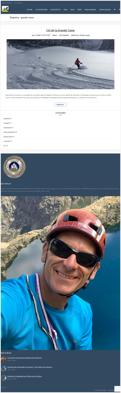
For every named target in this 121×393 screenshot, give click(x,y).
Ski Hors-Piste (8, 136)
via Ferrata (7, 141)
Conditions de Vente (100, 390)
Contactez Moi (105, 9)
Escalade (6, 123)
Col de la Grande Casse (60, 30)
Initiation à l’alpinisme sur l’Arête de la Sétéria (24, 376)
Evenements (8, 127)
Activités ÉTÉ (55, 9)
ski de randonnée (64, 35)
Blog (72, 9)
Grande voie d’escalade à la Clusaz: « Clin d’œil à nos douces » (30, 367)
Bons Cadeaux (90, 9)
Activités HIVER (41, 9)
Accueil (30, 9)
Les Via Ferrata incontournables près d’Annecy (24, 358)
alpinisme (7, 118)
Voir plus (60, 104)
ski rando (82, 35)
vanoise (87, 35)
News (80, 9)
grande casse (75, 35)
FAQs (65, 9)
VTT (5, 146)
